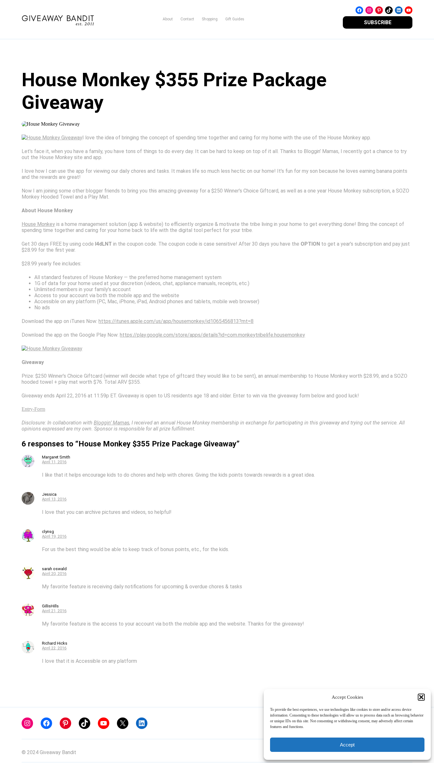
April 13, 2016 (54, 499)
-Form (39, 409)
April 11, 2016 (54, 461)
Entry (27, 409)
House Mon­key (38, 224)
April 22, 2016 (54, 648)
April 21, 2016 (54, 610)
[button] (421, 697)
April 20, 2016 (54, 573)
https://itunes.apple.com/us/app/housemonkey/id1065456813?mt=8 (176, 321)
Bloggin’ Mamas (111, 423)
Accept (347, 744)
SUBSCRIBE (377, 22)
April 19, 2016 (54, 536)
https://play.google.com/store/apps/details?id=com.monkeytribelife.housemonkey (212, 335)
